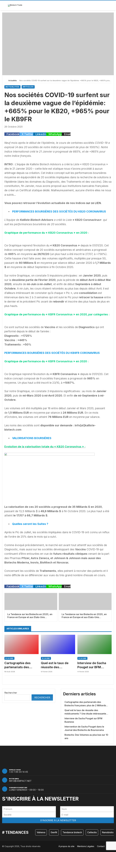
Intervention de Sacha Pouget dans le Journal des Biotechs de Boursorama (84, 728)
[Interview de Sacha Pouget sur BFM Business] (94, 644)
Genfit (54, 832)
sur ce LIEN (93, 203)
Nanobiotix (108, 832)
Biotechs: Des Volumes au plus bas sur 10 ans (86, 736)
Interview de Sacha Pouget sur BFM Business (91, 665)
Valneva (41, 832)
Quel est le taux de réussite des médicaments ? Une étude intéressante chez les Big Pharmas (57, 665)
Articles (28, 87)
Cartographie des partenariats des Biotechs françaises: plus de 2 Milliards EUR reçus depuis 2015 (21, 665)
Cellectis (92, 832)
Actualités (12, 80)
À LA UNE (9, 658)
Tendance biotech (72, 832)
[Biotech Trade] (15, 5)
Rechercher (10, 692)
